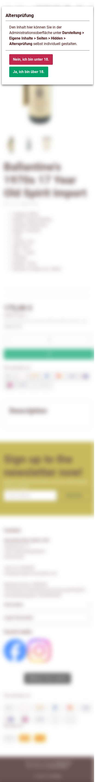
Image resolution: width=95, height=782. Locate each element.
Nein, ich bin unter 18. (31, 59)
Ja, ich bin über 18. (29, 72)
